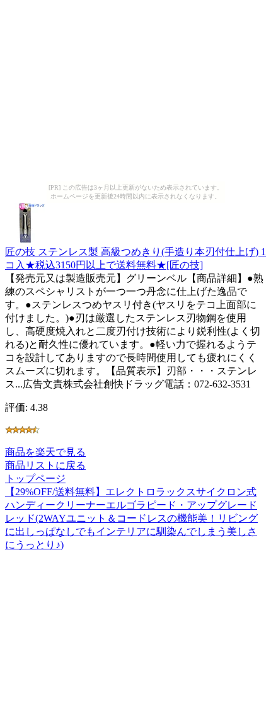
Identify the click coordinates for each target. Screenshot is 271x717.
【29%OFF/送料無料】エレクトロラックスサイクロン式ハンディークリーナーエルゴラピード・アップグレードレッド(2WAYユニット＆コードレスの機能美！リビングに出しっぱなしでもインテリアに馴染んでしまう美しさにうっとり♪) (131, 518)
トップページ (35, 478)
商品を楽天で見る (45, 452)
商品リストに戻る (45, 465)
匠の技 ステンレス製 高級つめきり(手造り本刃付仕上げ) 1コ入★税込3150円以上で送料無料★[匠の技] (135, 258)
